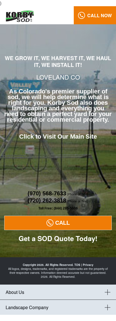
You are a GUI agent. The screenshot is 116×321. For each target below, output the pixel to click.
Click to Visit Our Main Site (58, 136)
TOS (77, 265)
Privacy (88, 265)
